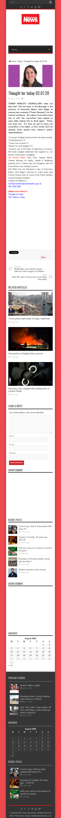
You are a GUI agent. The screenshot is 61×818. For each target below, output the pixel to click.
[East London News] (30, 22)
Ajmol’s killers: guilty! (30, 685)
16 (49, 652)
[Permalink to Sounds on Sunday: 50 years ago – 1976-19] (12, 544)
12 (24, 652)
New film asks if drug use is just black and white (29, 277)
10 (12, 652)
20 (30, 655)
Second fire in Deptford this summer (25, 353)
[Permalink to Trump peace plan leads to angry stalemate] (30, 315)
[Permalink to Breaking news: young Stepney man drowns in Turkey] (14, 703)
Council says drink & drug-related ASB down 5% (33, 770)
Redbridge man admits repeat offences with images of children (29, 269)
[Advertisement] (32, 34)
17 (12, 655)
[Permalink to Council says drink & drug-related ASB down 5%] (12, 533)
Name (11, 436)
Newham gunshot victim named (32, 570)
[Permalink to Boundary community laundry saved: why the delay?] (12, 566)
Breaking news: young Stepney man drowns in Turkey (35, 697)
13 (30, 652)
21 (37, 655)
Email (11, 444)
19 (24, 655)
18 (18, 655)
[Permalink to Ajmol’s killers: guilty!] (14, 692)
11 (18, 652)
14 (37, 652)
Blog (20, 61)
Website (12, 453)
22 (43, 655)
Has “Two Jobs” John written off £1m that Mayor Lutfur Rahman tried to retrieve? (35, 710)
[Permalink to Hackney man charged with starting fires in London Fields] (30, 385)
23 (49, 655)
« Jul (10, 665)
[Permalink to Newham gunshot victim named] (12, 576)
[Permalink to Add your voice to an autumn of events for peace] (12, 555)
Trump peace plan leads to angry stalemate (29, 318)
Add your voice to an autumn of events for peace (35, 792)
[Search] (50, 2)
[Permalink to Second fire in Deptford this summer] (30, 350)
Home (13, 61)
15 (43, 652)
